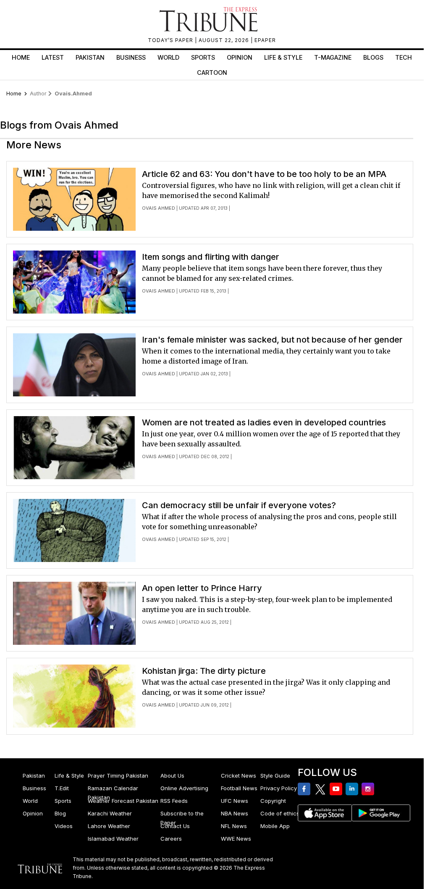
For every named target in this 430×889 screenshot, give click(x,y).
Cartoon (212, 72)
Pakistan (90, 57)
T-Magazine (332, 57)
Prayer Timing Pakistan (118, 775)
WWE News (236, 838)
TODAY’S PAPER (171, 40)
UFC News (234, 800)
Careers (171, 838)
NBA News (234, 813)
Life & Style (283, 57)
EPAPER (265, 40)
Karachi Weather (110, 813)
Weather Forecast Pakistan (123, 800)
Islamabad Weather (113, 838)
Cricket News (238, 775)
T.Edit (62, 788)
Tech (403, 57)
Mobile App (275, 826)
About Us (172, 775)
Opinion (239, 57)
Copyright (273, 800)
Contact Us (175, 826)
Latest (53, 57)
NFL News (234, 826)
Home (21, 57)
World (168, 57)
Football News (239, 788)
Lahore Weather (109, 826)
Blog (60, 813)
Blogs (373, 57)
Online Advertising (184, 788)
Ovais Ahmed (158, 208)
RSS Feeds (174, 800)
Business (131, 57)
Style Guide (275, 775)
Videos (64, 826)
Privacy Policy (278, 788)
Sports (203, 57)
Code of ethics (279, 813)
